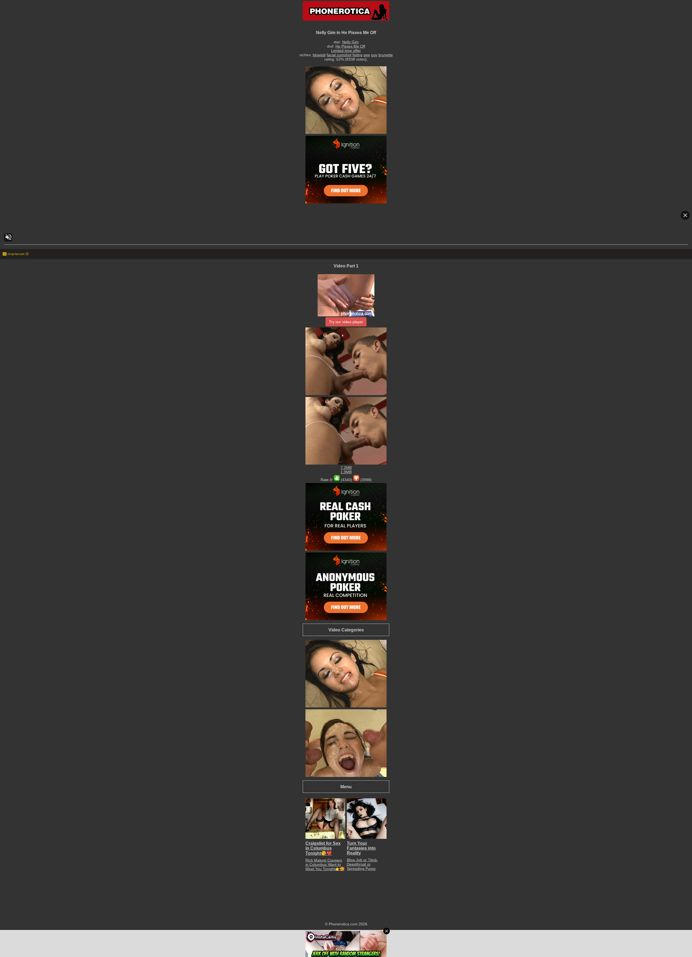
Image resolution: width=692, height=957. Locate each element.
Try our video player (346, 322)
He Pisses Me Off (350, 46)
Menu (346, 786)
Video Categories (346, 629)
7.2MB (346, 467)
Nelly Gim (350, 42)
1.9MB (346, 472)
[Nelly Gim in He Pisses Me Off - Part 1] (346, 315)
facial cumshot (339, 55)
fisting (357, 55)
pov (374, 55)
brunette (385, 55)
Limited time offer (346, 50)
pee (367, 55)
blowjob (319, 55)
